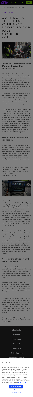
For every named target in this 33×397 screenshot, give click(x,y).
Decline (16, 390)
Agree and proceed (16, 386)
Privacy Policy (22, 382)
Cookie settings (16, 392)
